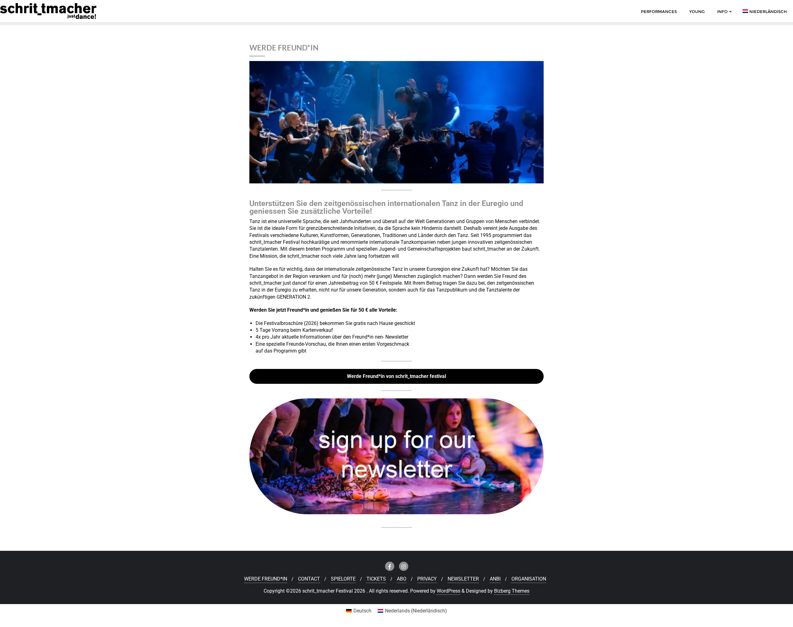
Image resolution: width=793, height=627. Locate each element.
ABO (401, 579)
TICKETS (376, 579)
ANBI (495, 579)
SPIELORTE (343, 579)
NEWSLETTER (463, 579)
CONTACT (309, 579)
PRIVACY (427, 579)
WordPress (448, 591)
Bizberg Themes (511, 591)
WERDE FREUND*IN (265, 579)
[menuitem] (359, 611)
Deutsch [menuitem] (362, 611)
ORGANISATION (528, 579)
